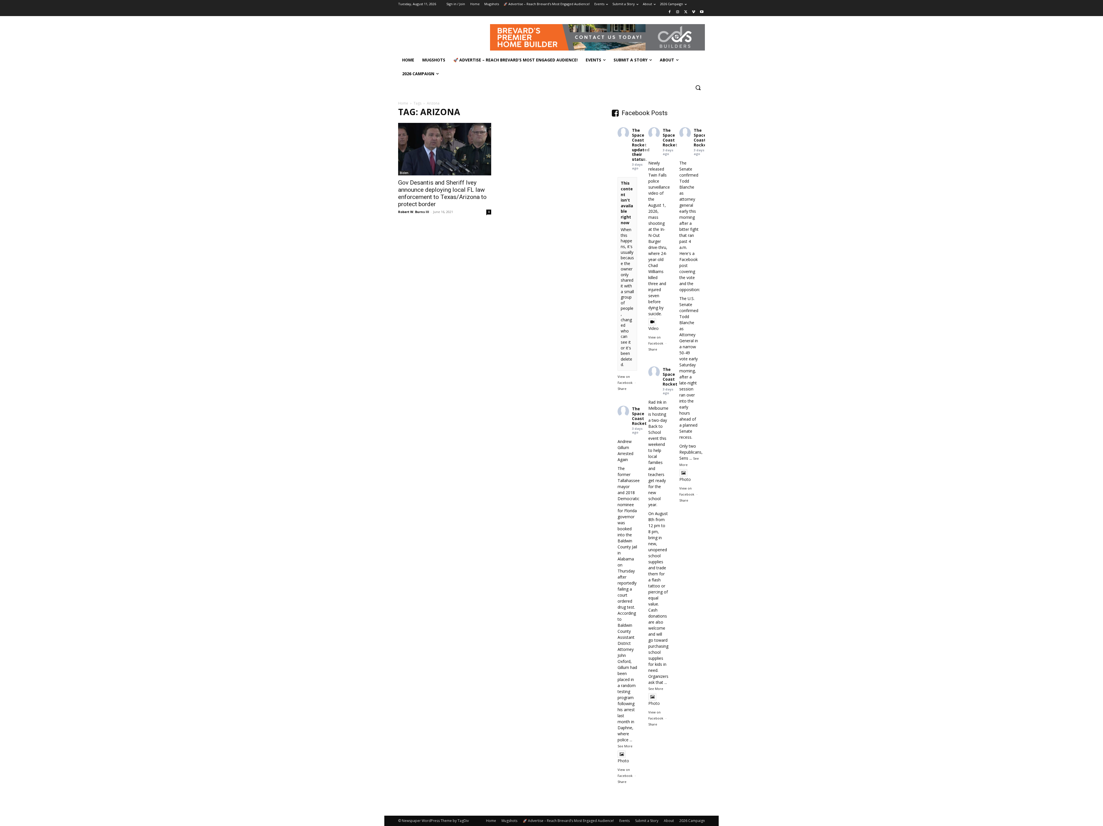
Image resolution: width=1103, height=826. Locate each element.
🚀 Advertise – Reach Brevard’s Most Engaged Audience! (568, 820)
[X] (685, 12)
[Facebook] (669, 12)
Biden (404, 173)
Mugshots (509, 820)
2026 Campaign (692, 820)
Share (622, 388)
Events (624, 820)
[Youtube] (701, 12)
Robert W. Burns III (413, 212)
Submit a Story (646, 820)
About (669, 820)
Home (403, 103)
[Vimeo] (693, 12)
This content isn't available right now (627, 202)
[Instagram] (677, 12)
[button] (698, 87)
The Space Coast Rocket (639, 137)
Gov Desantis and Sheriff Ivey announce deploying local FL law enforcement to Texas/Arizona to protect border (442, 193)
